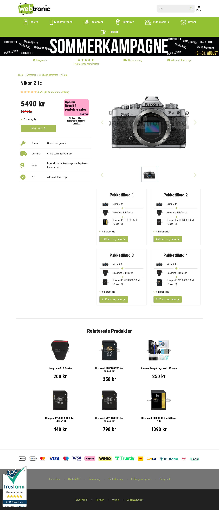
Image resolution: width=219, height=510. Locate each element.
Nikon (64, 74)
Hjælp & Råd (74, 479)
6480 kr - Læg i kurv (166, 239)
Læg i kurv (37, 128)
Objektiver (127, 22)
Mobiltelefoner (63, 22)
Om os (115, 499)
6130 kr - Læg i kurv (112, 299)
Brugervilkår (81, 499)
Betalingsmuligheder (141, 479)
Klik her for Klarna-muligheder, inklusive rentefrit (76, 121)
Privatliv (100, 499)
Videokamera (160, 22)
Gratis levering (116, 479)
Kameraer (97, 22)
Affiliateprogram (135, 499)
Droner (191, 22)
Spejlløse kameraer (48, 74)
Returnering (94, 479)
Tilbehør (112, 31)
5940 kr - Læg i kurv (166, 299)
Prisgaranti (165, 479)
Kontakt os (54, 479)
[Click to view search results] (191, 9)
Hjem (20, 74)
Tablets (33, 22)
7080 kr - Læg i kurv (112, 239)
